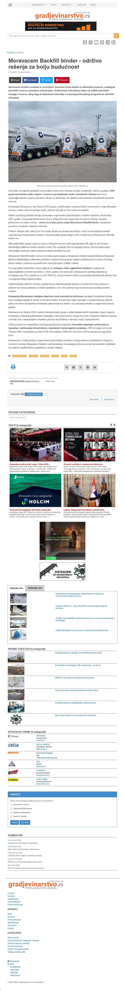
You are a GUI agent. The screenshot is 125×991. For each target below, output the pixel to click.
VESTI (53, 5)
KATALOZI (81, 5)
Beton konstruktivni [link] (18, 418)
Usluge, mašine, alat (16, 952)
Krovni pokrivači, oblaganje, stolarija (23, 940)
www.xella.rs (41, 749)
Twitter (47, 80)
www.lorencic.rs (43, 775)
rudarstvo (44, 356)
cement (55, 356)
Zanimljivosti (13, 923)
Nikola (10, 846)
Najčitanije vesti (35, 588)
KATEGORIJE (39, 5)
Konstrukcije (13, 938)
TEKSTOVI (67, 5)
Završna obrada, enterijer (19, 943)
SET (38, 762)
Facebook (31, 80)
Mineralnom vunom (21, 805)
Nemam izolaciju (20, 816)
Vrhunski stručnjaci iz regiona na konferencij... (83, 464)
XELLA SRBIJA (43, 744)
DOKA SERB (41, 779)
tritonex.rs (40, 740)
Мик (9, 865)
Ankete (11, 928)
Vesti (20, 52)
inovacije (33, 356)
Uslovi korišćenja (15, 905)
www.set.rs (41, 766)
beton (64, 356)
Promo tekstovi (14, 920)
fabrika (73, 356)
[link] (62, 16)
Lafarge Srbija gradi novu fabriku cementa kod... (84, 510)
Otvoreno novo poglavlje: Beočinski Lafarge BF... (31, 510)
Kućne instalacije (15, 946)
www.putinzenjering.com (46, 758)
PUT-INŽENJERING (44, 753)
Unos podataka (14, 902)
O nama (11, 893)
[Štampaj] (13, 367)
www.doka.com (42, 784)
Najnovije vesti (16, 588)
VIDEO (93, 5)
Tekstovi (11, 917)
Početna (11, 52)
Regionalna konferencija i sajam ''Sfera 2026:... (30, 464)
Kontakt (11, 896)
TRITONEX (40, 736)
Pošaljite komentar (34, 394)
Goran (10, 840)
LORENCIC (41, 771)
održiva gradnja (19, 356)
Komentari (15, 835)
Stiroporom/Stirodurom (22, 809)
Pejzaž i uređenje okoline (18, 949)
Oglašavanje (13, 899)
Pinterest (63, 80)
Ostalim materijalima (21, 812)
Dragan (11, 853)
